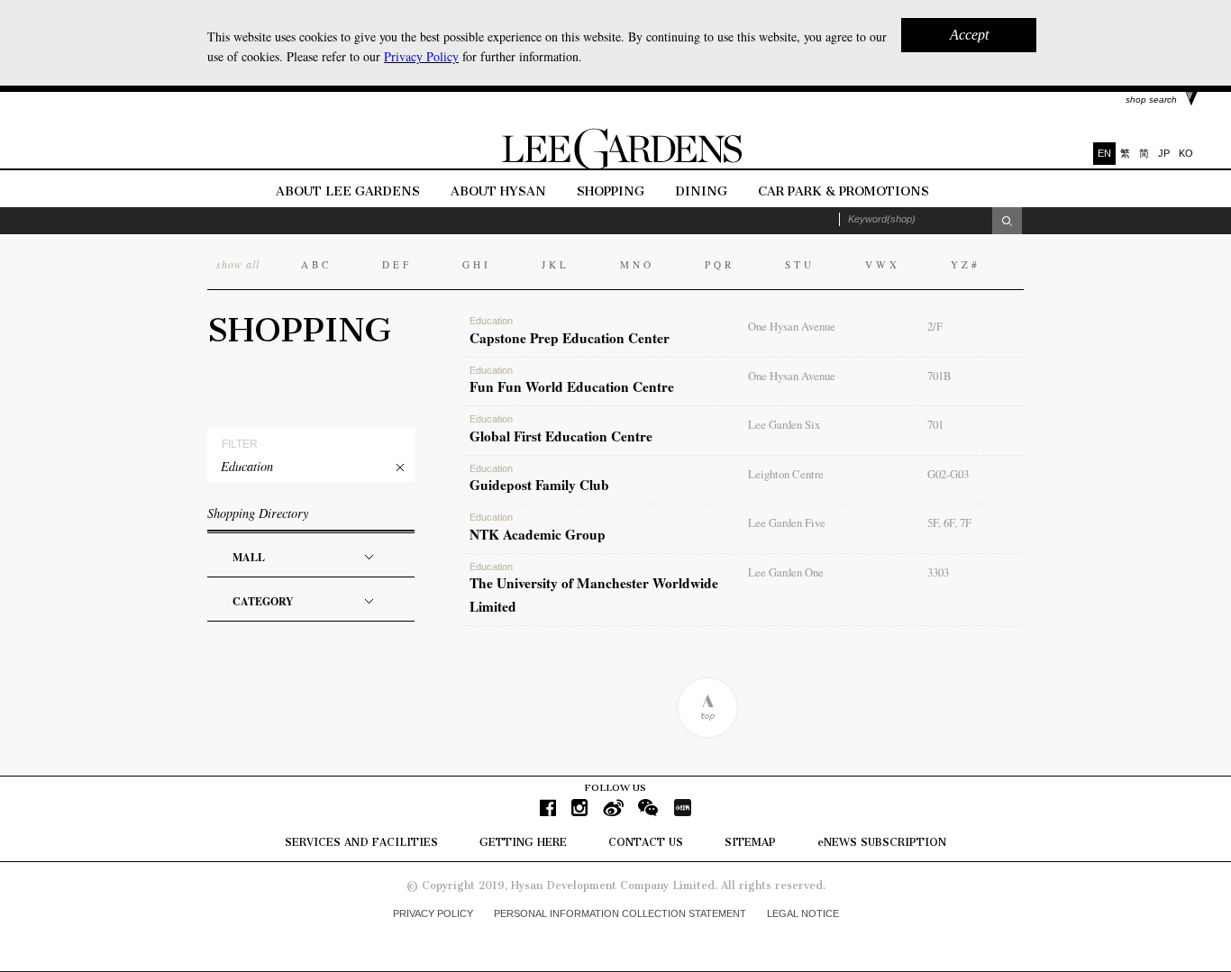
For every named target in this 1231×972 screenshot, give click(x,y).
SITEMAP (750, 842)
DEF (397, 264)
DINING (701, 191)
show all (238, 264)
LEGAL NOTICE (803, 913)
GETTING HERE (523, 842)
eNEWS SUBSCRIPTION (881, 842)
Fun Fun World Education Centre (572, 381)
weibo (613, 807)
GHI (476, 264)
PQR (719, 264)
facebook (548, 807)
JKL (556, 264)
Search (1007, 220)
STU (800, 264)
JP (1164, 153)
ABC (316, 264)
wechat (648, 807)
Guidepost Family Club (539, 479)
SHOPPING (610, 191)
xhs (682, 807)
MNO (637, 264)
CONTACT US (645, 842)
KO (1186, 153)
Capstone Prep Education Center (570, 331)
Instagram (579, 807)
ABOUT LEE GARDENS (348, 191)
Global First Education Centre (561, 429)
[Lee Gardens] (615, 165)
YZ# (965, 264)
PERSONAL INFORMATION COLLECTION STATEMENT (620, 913)
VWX (882, 264)
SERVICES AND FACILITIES (361, 842)
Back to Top (707, 708)
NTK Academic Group (538, 528)
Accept (969, 34)
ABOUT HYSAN (500, 191)
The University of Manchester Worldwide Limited (594, 589)
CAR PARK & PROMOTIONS (843, 191)
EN (1104, 153)
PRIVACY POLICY (433, 913)
